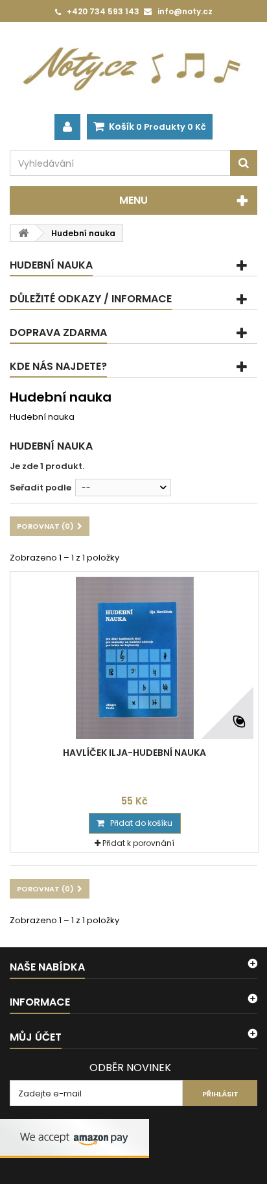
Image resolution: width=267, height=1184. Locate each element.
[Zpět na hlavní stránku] (23, 233)
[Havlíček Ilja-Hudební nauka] (134, 658)
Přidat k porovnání (138, 843)
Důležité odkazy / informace (91, 298)
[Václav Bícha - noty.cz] (133, 68)
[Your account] (67, 127)
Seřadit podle (40, 487)
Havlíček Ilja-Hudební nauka (134, 752)
